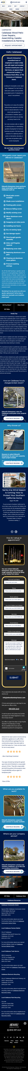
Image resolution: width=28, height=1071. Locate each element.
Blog (11, 1042)
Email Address (14, 623)
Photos (22, 1040)
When (10, 9)
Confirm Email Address (14, 631)
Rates (9, 6)
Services (6, 1040)
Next (16, 531)
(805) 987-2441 (15, 1030)
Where (17, 9)
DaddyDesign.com (17, 1068)
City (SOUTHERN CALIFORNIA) (14, 605)
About (16, 1040)
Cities (12, 1040)
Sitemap (17, 1067)
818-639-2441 (16, 2)
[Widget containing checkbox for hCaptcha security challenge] (15, 668)
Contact (22, 6)
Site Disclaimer (23, 1067)
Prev (12, 531)
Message (14, 640)
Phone (14, 588)
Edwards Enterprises (3, 2)
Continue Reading (13, 418)
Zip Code (14, 614)
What (3, 6)
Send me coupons (10, 659)
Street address (14, 597)
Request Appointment (13, 45)
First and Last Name (14, 579)
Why (15, 6)
